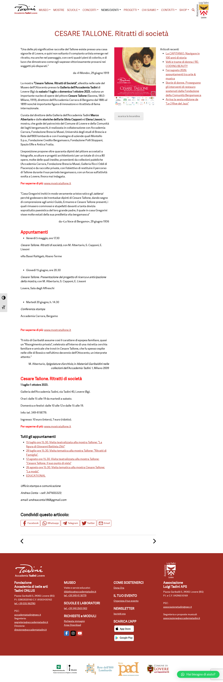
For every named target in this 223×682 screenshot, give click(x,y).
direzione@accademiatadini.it (30, 629)
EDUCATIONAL (36, 475)
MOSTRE (58, 10)
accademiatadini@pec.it (27, 614)
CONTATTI (168, 10)
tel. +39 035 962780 (24, 603)
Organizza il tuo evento (126, 600)
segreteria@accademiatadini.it (31, 622)
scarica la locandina (129, 116)
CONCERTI (89, 10)
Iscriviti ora (120, 613)
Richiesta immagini (74, 621)
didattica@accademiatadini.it (80, 591)
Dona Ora (119, 587)
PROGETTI (130, 10)
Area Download (72, 625)
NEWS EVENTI (110, 10)
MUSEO (43, 10)
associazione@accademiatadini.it (181, 618)
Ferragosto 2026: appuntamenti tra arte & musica (181, 74)
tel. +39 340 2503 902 (75, 608)
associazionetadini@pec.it (177, 606)
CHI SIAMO (149, 10)
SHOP (183, 10)
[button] (198, 674)
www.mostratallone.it (57, 183)
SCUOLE (72, 10)
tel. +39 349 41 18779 (75, 595)
